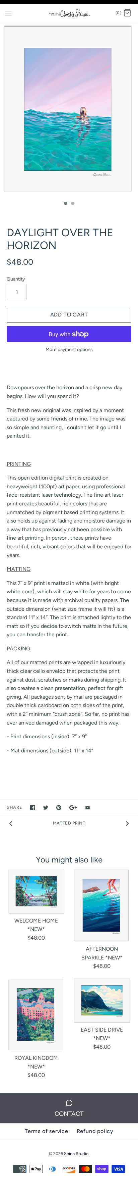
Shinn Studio (76, 1153)
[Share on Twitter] (45, 807)
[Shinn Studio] (69, 12)
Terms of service (46, 1131)
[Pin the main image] (58, 807)
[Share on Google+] (73, 807)
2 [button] (72, 204)
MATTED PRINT (69, 823)
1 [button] (65, 204)
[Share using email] (87, 807)
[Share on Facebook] (32, 807)
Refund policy (95, 1131)
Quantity (16, 279)
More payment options (69, 349)
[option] (69, 109)
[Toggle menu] (8, 12)
